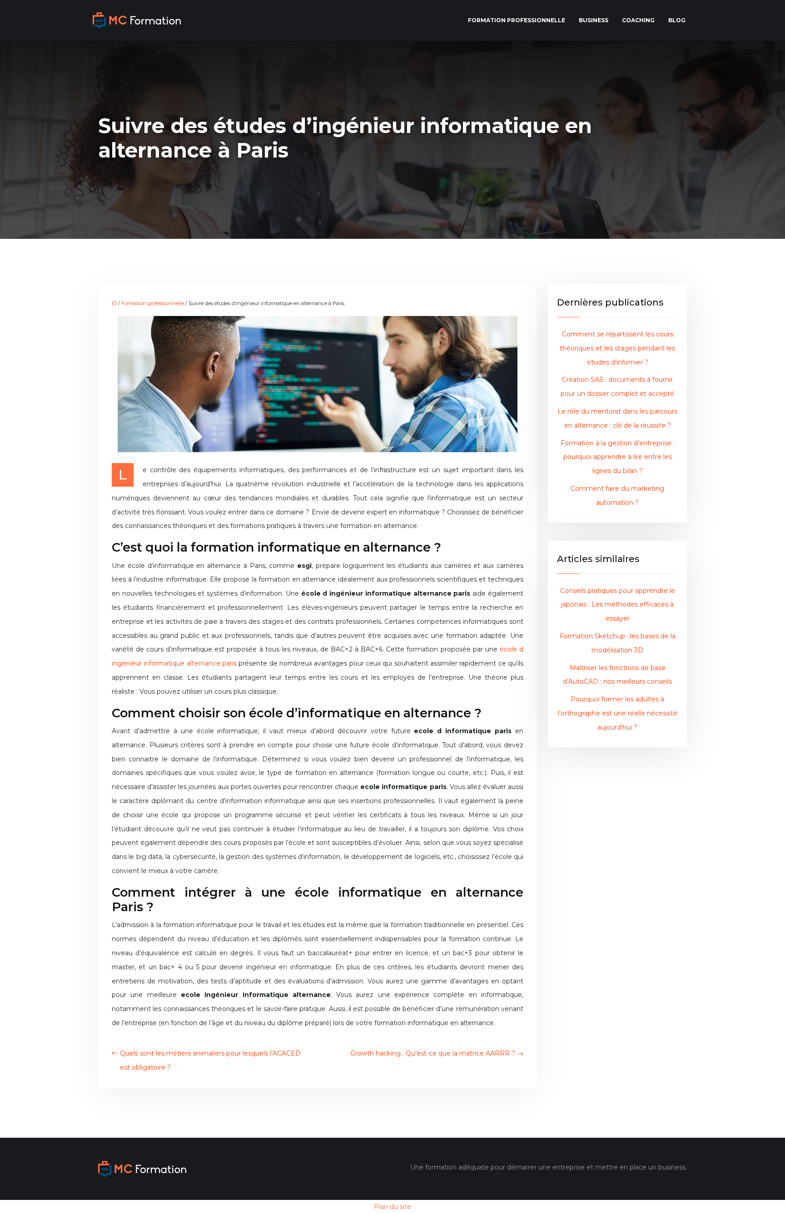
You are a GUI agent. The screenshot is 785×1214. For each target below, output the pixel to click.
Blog (677, 20)
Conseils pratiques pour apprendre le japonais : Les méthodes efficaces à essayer (617, 605)
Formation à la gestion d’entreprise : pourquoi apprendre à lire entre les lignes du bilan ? (618, 457)
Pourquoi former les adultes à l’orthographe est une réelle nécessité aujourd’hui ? (617, 713)
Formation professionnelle (516, 20)
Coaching (638, 20)
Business (593, 20)
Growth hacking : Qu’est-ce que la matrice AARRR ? (432, 1053)
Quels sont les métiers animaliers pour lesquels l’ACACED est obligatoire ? (210, 1060)
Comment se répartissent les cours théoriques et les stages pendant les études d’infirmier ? (617, 348)
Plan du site (392, 1207)
